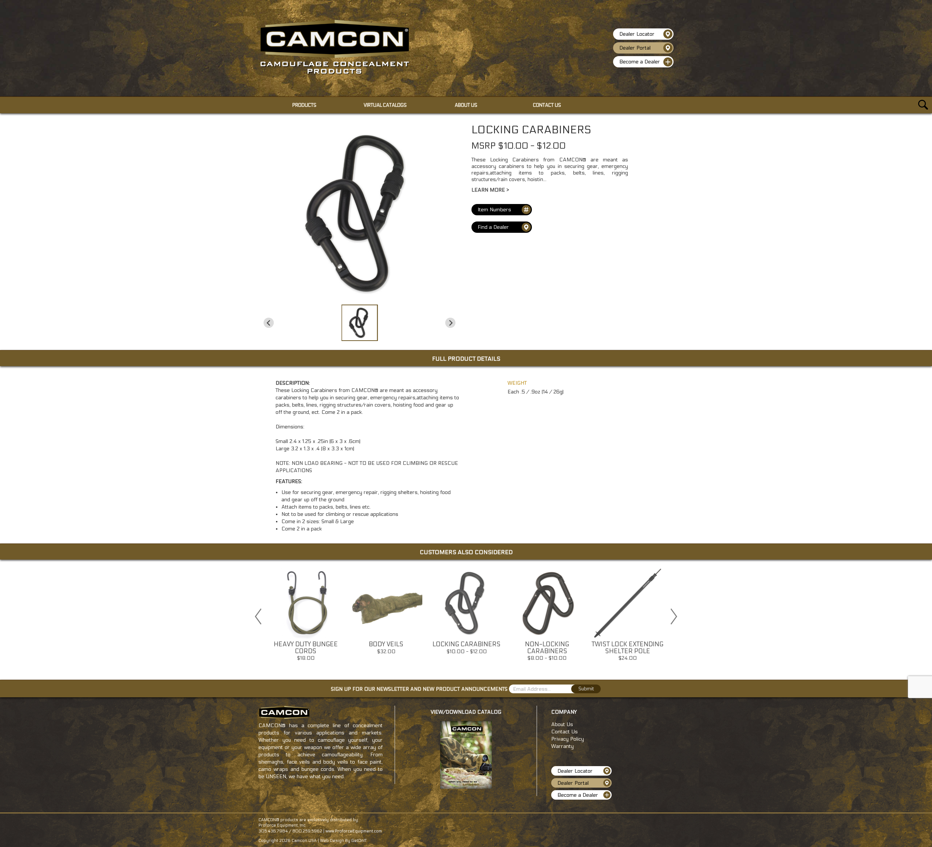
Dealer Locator (637, 34)
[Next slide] (450, 323)
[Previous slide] (269, 323)
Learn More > (490, 190)
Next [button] (674, 616)
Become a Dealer (639, 62)
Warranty (562, 746)
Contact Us (564, 732)
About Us (562, 724)
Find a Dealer (493, 227)
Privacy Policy (567, 739)
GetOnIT (359, 840)
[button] (359, 323)
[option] (305, 616)
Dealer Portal (635, 48)
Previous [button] (258, 616)
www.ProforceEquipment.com (353, 831)
